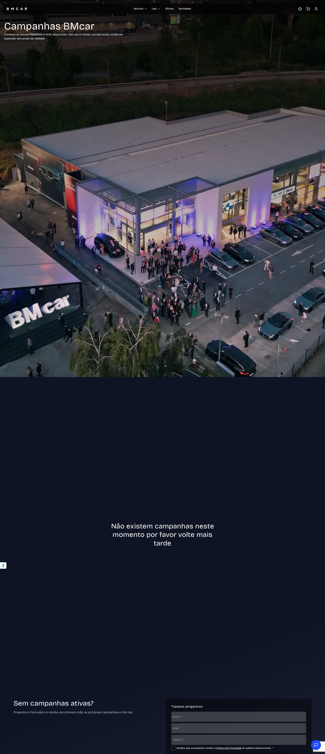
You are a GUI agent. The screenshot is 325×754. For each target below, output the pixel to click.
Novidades (185, 8)
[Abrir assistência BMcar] (316, 745)
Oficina (169, 8)
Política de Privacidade (228, 748)
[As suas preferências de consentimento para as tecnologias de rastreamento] (3, 565)
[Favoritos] (300, 9)
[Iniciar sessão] (316, 9)
